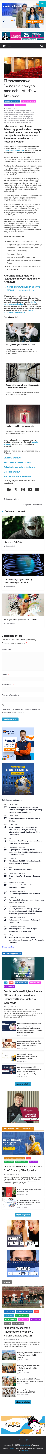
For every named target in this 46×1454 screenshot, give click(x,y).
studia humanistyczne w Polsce (18, 311)
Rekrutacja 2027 (8, 1315)
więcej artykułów (23, 1084)
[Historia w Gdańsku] (23, 517)
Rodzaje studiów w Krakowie (17, 476)
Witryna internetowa (10, 695)
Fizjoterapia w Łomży (12, 499)
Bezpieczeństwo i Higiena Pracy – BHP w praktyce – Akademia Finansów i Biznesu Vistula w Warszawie (23, 997)
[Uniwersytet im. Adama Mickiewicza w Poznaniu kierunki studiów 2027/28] (9, 1356)
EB (17, 1007)
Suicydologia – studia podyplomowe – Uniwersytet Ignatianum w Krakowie (27, 1056)
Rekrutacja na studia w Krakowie (19, 467)
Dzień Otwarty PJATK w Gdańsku (21, 870)
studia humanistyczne (25, 117)
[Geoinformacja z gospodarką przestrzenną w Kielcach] (23, 554)
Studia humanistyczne (28, 101)
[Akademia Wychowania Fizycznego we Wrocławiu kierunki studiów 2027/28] (23, 1297)
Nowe (11, 983)
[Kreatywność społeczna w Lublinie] (23, 594)
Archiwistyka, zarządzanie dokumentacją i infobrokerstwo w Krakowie (22, 386)
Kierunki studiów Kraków (12, 101)
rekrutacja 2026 (8, 1162)
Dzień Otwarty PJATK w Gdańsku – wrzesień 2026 (29, 1190)
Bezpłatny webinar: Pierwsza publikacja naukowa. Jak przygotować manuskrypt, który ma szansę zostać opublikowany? (25, 809)
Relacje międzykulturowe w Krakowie (20, 344)
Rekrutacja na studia (22, 1315)
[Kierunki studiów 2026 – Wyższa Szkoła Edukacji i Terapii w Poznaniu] (9, 1381)
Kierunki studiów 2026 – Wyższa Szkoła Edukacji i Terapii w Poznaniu (30, 1380)
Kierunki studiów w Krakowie (17, 462)
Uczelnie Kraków (12, 472)
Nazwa (5, 675)
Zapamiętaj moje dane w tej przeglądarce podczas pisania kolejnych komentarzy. (21, 711)
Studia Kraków (9, 105)
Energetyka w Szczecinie (32, 505)
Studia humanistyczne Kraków (20, 303)
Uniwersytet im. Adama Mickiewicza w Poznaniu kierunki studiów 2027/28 (29, 1355)
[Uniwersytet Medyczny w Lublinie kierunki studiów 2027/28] (9, 1392)
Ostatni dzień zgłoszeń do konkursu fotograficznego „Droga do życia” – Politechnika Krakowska (26, 939)
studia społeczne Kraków (11, 120)
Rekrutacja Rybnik (21, 1162)
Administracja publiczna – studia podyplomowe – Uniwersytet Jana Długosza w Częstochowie (29, 1043)
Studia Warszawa (9, 986)
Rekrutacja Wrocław (10, 1319)
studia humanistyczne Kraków (13, 118)
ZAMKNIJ (42, 4)
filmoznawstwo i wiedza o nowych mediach (18, 111)
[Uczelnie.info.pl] (4, 45)
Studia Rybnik (33, 1162)
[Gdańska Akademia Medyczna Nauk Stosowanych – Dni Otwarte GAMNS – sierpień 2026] (9, 1204)
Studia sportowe (23, 1319)
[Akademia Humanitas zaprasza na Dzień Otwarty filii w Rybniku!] (23, 1143)
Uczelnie (7, 1323)
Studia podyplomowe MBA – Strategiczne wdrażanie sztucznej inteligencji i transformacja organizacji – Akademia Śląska (29, 1070)
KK (16, 108)
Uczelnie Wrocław (18, 1323)
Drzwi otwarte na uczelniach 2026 (14, 1158)
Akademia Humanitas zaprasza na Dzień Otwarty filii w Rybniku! (23, 1168)
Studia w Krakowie (12, 458)
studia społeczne (28, 118)
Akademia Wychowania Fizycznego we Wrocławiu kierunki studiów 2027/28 (18, 1331)
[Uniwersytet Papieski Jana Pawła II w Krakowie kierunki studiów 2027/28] (9, 1369)
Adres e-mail (8, 684)
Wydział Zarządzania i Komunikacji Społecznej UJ (18, 122)
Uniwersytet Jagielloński (27, 120)
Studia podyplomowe (21, 983)
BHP (5, 983)
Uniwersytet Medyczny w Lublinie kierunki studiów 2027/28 (28, 1391)
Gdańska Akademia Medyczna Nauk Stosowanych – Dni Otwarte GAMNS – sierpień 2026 (28, 1202)
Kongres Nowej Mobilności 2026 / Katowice (24, 893)
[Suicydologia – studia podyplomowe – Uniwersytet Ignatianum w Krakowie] (9, 1057)
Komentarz (7, 649)
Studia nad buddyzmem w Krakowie (20, 426)
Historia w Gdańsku (13, 542)
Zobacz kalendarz (8, 947)
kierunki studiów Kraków (11, 117)
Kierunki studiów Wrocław (24, 1311)
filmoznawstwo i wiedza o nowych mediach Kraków (19, 113)
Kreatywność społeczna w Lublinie (20, 619)
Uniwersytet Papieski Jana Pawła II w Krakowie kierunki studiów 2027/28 (29, 1368)
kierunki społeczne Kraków (26, 114)
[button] (9, 490)
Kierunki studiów (9, 1311)
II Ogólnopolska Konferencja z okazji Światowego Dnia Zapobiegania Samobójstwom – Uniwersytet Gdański (26, 852)
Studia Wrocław (35, 1319)
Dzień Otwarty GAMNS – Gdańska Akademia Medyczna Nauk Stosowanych (25, 862)
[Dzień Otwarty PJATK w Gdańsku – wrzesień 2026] (9, 1192)
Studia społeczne (21, 105)
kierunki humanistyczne (11, 114)
